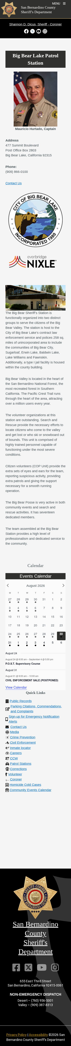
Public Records (21, 701)
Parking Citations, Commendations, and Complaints (36, 709)
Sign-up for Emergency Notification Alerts (34, 719)
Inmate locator (20, 748)
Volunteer (15, 774)
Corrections (18, 769)
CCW (14, 758)
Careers (16, 753)
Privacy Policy (16, 1035)
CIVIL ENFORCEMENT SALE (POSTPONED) (31, 680)
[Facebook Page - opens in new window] (26, 31)
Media (14, 732)
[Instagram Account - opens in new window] (44, 31)
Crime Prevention (22, 737)
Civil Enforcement (23, 742)
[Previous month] (7, 585)
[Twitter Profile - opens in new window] (32, 31)
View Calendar (16, 687)
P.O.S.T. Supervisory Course (22, 663)
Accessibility (38, 1035)
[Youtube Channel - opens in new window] (39, 31)
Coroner (16, 779)
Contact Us (13, 183)
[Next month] (63, 585)
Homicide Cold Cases (25, 785)
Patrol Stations (20, 764)
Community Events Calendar (30, 790)
